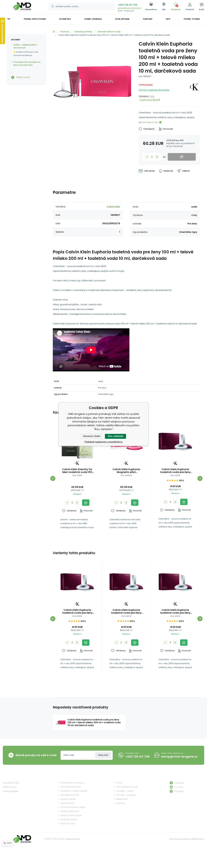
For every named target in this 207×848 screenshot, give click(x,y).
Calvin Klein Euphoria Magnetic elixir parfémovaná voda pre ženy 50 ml (126, 471)
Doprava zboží (67, 803)
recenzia (120, 803)
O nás (119, 782)
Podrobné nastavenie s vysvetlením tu (104, 442)
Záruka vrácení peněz (71, 815)
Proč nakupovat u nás (127, 786)
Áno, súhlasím (115, 436)
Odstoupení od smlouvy (72, 782)
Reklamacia (122, 799)
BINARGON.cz (198, 838)
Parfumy (64, 31)
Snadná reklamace (70, 811)
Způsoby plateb (68, 799)
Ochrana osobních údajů (73, 807)
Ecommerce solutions (180, 838)
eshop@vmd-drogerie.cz (129, 8)
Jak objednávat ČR (70, 795)
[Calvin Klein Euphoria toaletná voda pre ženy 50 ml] (175, 441)
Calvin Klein (146, 99)
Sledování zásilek (69, 819)
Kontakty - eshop (124, 790)
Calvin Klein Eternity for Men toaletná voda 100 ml (77, 471)
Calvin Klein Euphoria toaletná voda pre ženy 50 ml (175, 471)
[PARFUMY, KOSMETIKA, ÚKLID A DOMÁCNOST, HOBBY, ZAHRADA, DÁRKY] (54, 31)
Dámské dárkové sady (109, 31)
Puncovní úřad (68, 823)
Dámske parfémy (83, 31)
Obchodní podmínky (71, 786)
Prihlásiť (103, 755)
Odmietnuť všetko (91, 436)
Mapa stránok (73, 838)
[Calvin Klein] (194, 92)
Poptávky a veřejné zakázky (74, 790)
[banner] (22, 7)
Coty (152, 96)
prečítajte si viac (150, 122)
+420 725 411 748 (127, 4)
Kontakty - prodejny (126, 795)
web (156, 99)
